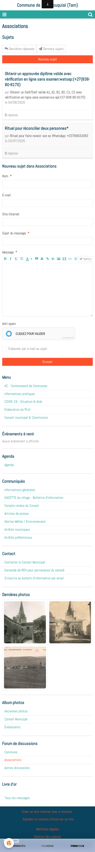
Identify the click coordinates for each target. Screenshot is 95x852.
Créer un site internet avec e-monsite (47, 811)
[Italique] (10, 259)
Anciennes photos (16, 711)
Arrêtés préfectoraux (18, 537)
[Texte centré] (42, 259)
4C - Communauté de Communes (25, 386)
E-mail (6, 195)
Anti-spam (9, 323)
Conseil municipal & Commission (26, 417)
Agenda (9, 465)
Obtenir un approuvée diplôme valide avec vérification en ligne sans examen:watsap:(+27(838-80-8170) (47, 79)
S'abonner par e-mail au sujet (27, 348)
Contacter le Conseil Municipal (24, 562)
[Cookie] (9, 843)
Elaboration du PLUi (17, 409)
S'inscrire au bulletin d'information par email (34, 578)
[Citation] (36, 259)
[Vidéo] (64, 259)
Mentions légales (47, 829)
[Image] (59, 259)
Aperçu (87, 259)
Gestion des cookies (47, 836)
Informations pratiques (19, 393)
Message (8, 252)
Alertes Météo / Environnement (25, 521)
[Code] (70, 259)
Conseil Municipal (16, 719)
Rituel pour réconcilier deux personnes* (36, 128)
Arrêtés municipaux (17, 529)
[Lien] (47, 259)
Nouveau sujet (47, 59)
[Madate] (47, 846)
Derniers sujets (53, 48)
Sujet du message (14, 233)
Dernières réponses (21, 48)
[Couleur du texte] (29, 259)
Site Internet (10, 214)
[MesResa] (77, 846)
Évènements (12, 727)
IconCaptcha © (68, 337)
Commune (10, 752)
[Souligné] (16, 259)
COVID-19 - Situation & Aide (23, 401)
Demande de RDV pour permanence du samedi (34, 570)
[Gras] (5, 259)
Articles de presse (16, 513)
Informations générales (19, 490)
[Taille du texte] (22, 259)
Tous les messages (17, 798)
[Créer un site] (17, 846)
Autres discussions (17, 767)
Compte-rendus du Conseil (21, 505)
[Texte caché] (53, 259)
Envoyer (47, 361)
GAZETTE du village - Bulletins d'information (33, 497)
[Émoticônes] (76, 259)
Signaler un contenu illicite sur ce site (48, 819)
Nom (5, 176)
